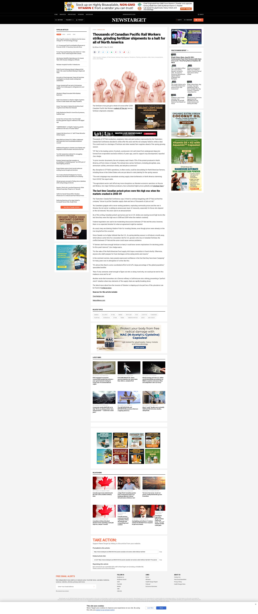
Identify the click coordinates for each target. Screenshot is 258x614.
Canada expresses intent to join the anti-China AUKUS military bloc (103, 494)
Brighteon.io (120, 577)
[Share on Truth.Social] (120, 52)
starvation (144, 57)
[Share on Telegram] (107, 52)
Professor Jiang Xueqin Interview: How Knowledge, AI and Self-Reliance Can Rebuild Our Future (178, 100)
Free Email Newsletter (180, 579)
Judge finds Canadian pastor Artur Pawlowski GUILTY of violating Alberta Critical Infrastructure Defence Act (127, 495)
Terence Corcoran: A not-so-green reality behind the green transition (152, 494)
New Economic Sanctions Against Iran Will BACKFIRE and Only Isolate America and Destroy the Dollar (194, 100)
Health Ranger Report (178, 50)
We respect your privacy (62, 591)
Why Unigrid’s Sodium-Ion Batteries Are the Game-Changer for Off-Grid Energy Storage (70, 39)
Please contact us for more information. (104, 568)
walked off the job (120, 108)
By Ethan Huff (98, 47)
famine (113, 57)
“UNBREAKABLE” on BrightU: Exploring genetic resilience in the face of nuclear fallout (70, 127)
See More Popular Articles (71, 207)
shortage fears (158, 186)
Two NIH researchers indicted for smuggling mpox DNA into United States (69, 154)
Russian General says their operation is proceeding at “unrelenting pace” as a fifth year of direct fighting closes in (70, 162)
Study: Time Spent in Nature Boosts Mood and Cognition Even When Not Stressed (69, 107)
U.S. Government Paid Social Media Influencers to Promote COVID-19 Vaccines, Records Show (70, 46)
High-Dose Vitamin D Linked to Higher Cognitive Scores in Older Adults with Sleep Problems (70, 100)
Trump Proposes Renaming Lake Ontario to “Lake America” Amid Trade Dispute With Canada (70, 52)
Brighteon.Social (121, 579)
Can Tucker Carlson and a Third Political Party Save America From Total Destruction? (178, 87)
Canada (98, 57)
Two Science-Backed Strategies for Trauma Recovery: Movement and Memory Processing (69, 175)
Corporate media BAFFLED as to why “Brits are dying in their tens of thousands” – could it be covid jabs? (103, 410)
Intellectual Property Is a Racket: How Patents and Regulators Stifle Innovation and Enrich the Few (70, 148)
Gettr (118, 582)
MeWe (119, 586)
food (122, 57)
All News (148, 579)
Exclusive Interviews (151, 586)
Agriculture (101, 29)
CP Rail (109, 57)
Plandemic (132, 57)
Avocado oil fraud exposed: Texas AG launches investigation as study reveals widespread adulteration (70, 79)
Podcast (148, 584)
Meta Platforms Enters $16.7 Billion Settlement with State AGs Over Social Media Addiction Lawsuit (69, 141)
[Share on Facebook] (99, 52)
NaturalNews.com (99, 300)
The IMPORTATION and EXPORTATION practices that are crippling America (128, 409)
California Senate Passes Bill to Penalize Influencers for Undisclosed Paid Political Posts (70, 194)
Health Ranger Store (179, 584)
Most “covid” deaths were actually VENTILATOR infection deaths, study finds (153, 409)
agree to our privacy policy (105, 610)
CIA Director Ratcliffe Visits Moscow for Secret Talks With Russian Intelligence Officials (70, 59)
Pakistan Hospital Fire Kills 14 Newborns (68, 64)
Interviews (81, 14)
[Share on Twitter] (103, 52)
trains (152, 57)
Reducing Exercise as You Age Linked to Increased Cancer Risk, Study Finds (68, 201)
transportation (159, 57)
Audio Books (89, 14)
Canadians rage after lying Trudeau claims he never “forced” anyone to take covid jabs (159, 520)
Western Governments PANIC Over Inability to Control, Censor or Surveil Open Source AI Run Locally (194, 71)
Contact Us (177, 577)
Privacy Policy (178, 582)
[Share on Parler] (116, 52)
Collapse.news (106, 288)
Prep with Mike (72, 14)
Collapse (103, 57)
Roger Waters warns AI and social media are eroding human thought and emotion (69, 169)
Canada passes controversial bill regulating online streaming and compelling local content (123, 520)
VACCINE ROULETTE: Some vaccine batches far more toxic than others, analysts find (128, 379)
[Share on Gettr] (124, 52)
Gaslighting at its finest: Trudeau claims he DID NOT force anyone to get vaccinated (142, 522)
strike (149, 57)
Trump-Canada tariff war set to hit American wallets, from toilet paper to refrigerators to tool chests (70, 87)
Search (202, 14)
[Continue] (94, 586)
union (94, 59)
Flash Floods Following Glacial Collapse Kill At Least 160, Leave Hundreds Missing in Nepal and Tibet (70, 71)
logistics (126, 57)
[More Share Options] (129, 52)
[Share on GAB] (112, 52)
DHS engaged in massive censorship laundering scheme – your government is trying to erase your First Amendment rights (103, 381)
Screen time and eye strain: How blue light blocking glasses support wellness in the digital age (70, 120)
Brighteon (63, 14)
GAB (118, 588)
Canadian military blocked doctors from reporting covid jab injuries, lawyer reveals (103, 522)
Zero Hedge (99, 59)
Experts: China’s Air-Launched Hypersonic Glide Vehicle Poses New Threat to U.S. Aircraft (70, 188)
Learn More (150, 608)
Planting (138, 57)
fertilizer (118, 57)
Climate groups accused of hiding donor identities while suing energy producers (71, 182)
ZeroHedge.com (98, 296)
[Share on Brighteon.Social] (95, 52)
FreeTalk (119, 584)
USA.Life (119, 591)
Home (56, 14)
